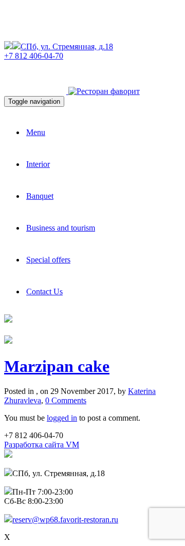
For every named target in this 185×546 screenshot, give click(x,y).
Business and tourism (60, 227)
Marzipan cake (56, 366)
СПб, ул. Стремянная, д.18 (67, 46)
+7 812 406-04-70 (33, 55)
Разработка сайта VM (41, 444)
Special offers (48, 259)
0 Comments (65, 400)
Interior (38, 164)
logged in (62, 417)
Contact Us (44, 291)
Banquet (39, 196)
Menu (35, 132)
